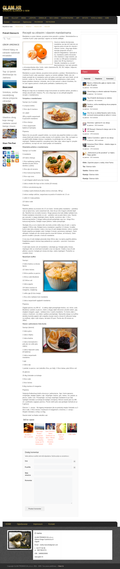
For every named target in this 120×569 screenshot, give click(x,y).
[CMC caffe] (72, 428)
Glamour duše (91, 166)
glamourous (19, 27)
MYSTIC (85, 18)
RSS (9, 165)
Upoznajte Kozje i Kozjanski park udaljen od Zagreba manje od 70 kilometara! (39, 438)
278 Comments (94, 134)
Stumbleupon (17, 157)
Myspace (4, 165)
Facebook (4, 153)
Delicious (4, 157)
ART (77, 18)
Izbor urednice (11, 45)
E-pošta (27, 467)
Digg (9, 157)
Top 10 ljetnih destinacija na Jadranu (9, 74)
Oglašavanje (27, 22)
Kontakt (6, 22)
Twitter (9, 153)
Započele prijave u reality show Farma (100, 162)
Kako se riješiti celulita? (61, 437)
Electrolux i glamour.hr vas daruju (98, 123)
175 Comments (94, 149)
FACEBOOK (38, 22)
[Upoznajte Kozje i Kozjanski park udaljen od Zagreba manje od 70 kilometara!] (39, 426)
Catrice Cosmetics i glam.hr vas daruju (100, 138)
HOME (6, 18)
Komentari (109, 79)
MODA (23, 18)
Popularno (98, 79)
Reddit (4, 161)
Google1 (13, 153)
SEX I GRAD (53, 18)
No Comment (94, 87)
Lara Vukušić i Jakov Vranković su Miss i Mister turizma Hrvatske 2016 (50, 437)
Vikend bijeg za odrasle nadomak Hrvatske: (11, 52)
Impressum (16, 22)
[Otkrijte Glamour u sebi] (16, 11)
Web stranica (28, 474)
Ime (26, 461)
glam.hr (47, 27)
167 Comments (94, 157)
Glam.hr (60, 566)
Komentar (28, 480)
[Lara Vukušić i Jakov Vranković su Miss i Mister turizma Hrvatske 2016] (50, 426)
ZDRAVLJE (42, 18)
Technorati (9, 161)
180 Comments (99, 140)
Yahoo (13, 161)
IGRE (107, 18)
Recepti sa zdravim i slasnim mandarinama (46, 32)
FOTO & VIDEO (96, 18)
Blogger (17, 161)
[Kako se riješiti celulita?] (61, 428)
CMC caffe (72, 434)
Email (17, 153)
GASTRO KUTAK (67, 18)
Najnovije (87, 79)
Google (13, 157)
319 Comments (99, 125)
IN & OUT (15, 18)
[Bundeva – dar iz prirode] (29, 428)
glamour (29, 27)
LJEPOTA (32, 18)
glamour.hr (38, 27)
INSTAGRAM (50, 22)
